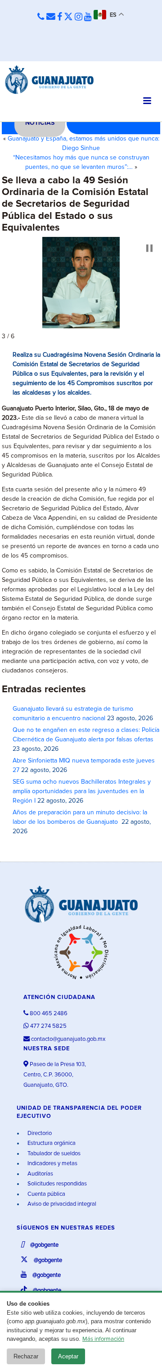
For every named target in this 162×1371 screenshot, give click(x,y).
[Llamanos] (41, 17)
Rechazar (26, 1356)
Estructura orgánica (51, 1143)
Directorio (39, 1133)
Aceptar (68, 1356)
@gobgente (43, 1245)
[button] (149, 248)
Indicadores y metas (51, 1164)
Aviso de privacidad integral (61, 1204)
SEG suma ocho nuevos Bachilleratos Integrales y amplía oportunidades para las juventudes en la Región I (82, 791)
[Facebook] (59, 17)
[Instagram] (78, 17)
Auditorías (39, 1174)
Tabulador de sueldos (53, 1154)
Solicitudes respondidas (56, 1184)
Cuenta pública (45, 1194)
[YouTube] (88, 17)
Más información (103, 1339)
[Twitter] (68, 17)
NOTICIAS (39, 123)
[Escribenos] (50, 17)
